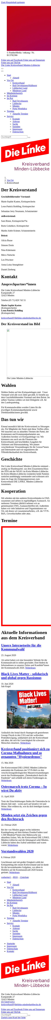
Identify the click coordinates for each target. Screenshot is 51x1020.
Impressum (17, 129)
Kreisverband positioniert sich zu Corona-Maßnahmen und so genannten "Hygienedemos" (25, 753)
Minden (15, 106)
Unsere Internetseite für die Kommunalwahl (21, 647)
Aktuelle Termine (20, 114)
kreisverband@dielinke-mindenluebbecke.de (21, 318)
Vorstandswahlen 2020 (17, 851)
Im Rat (10, 98)
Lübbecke (16, 103)
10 (16, 877)
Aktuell (15, 78)
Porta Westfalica (19, 108)
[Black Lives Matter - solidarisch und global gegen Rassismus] (25, 709)
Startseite (11, 943)
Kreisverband (18, 83)
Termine (10, 111)
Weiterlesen (30, 668)
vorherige (5, 877)
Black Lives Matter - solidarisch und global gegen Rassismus (24, 676)
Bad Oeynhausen (20, 101)
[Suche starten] (29, 137)
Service (10, 116)
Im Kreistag (12, 96)
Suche (15, 124)
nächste (25, 877)
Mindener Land (19, 90)
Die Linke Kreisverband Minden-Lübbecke (20, 65)
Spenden (16, 126)
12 (21, 877)
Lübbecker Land (19, 88)
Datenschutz (18, 132)
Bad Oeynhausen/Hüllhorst (24, 85)
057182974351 (8, 1002)
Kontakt (16, 119)
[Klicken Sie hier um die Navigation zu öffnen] (2, 71)
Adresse (16, 121)
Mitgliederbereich (15, 93)
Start (9, 75)
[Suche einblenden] (2, 68)
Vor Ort (10, 80)
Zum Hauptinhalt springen (13, 2)
